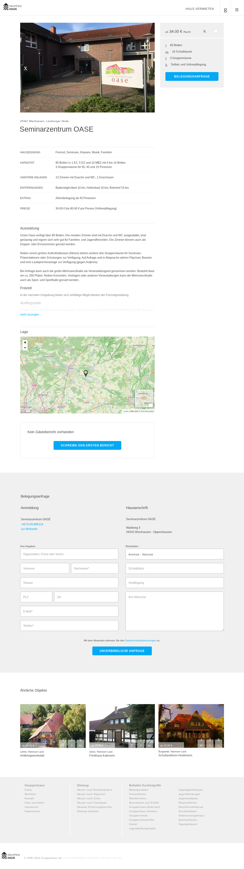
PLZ (26, 597)
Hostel (133, 824)
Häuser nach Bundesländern (95, 789)
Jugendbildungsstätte (142, 828)
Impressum (31, 807)
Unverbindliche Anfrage (122, 650)
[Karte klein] (150, 405)
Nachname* (81, 568)
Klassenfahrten (187, 802)
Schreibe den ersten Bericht (87, 445)
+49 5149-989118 (32, 524)
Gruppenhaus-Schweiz (143, 811)
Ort (59, 597)
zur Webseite (29, 528)
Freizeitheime (137, 794)
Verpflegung (136, 582)
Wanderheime (137, 798)
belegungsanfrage (192, 76)
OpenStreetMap (147, 411)
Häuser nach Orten (89, 798)
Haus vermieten (200, 8)
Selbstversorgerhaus (191, 815)
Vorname (29, 568)
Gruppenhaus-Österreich (144, 807)
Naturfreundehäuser (191, 807)
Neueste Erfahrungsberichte (94, 807)
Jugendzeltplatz (188, 798)
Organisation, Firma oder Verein (43, 554)
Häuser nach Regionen (91, 794)
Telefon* (28, 625)
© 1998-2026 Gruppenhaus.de (73, 857)
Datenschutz (32, 811)
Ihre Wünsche (137, 597)
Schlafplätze (136, 568)
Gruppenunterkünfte (141, 819)
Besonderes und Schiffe (144, 802)
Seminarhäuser (187, 819)
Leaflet (126, 411)
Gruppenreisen (138, 815)
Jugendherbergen (189, 794)
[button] (87, 374)
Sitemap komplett (88, 811)
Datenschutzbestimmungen (140, 640)
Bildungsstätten (138, 789)
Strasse (28, 582)
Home (28, 789)
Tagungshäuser (188, 824)
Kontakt (29, 798)
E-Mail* (28, 611)
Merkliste (30, 794)
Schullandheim (187, 811)
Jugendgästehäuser (190, 789)
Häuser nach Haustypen (92, 802)
